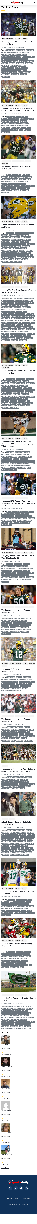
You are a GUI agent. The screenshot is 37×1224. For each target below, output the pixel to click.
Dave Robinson (24, 566)
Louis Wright (19, 324)
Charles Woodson (15, 237)
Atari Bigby (15, 1008)
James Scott (16, 394)
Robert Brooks (26, 912)
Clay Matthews (15, 954)
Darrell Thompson (6, 56)
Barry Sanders (29, 50)
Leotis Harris (23, 518)
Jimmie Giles (5, 463)
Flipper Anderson (6, 59)
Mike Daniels (13, 575)
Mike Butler (5, 575)
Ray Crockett (15, 70)
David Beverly (30, 681)
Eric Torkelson (15, 313)
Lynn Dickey (5, 65)
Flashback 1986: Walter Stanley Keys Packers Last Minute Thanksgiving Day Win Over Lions (17, 444)
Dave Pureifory (6, 309)
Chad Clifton (26, 564)
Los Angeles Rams (6, 125)
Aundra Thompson (21, 511)
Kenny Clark (29, 250)
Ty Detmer (18, 259)
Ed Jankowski (24, 729)
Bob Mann (12, 901)
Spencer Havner (14, 967)
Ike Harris (29, 516)
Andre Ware (30, 298)
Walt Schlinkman (28, 740)
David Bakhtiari (6, 241)
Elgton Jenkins (24, 241)
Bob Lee (12, 303)
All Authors (5, 1168)
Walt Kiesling (25, 631)
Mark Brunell (31, 736)
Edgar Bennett (5, 392)
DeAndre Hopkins (14, 311)
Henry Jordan (16, 570)
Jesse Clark (31, 318)
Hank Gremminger (6, 622)
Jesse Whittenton (27, 622)
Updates (31, 552)
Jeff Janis (13, 958)
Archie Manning (11, 511)
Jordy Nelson (30, 61)
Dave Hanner (15, 566)
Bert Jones (16, 116)
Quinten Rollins (21, 257)
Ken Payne (4, 63)
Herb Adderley (17, 181)
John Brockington (6, 320)
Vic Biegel (25, 259)
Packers (17, 38)
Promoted (24, 38)
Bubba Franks (5, 237)
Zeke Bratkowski (16, 690)
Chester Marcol (23, 305)
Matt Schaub (13, 65)
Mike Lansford (14, 127)
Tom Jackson (14, 340)
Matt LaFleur (5, 845)
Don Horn (29, 177)
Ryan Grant (13, 72)
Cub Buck (26, 727)
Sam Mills (13, 405)
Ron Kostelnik (29, 577)
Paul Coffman (27, 127)
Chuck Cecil (23, 54)
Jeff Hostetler (14, 61)
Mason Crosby (14, 327)
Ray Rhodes (14, 850)
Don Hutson (5, 179)
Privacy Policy (26, 1198)
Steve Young (19, 338)
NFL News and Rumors (7, 38)
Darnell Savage (6, 239)
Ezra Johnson (15, 118)
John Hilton (5, 322)
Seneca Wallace (26, 335)
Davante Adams (26, 239)
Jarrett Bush (23, 318)
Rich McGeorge (14, 333)
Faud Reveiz (5, 839)
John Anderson (14, 123)
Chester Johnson (27, 679)
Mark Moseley (5, 786)
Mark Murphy (5, 327)
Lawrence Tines (15, 398)
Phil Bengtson (17, 331)
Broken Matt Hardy (24, 235)
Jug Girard (22, 250)
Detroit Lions (5, 454)
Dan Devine (22, 681)
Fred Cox (13, 316)
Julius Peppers (30, 322)
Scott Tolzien (5, 335)
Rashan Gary (30, 257)
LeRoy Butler (29, 63)
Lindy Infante (5, 401)
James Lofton (5, 123)
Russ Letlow (15, 629)
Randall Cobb (5, 333)
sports (19, 72)
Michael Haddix (22, 65)
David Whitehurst (23, 309)
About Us (9, 1198)
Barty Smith (22, 300)
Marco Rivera (5, 255)
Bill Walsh (4, 513)
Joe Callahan (29, 734)
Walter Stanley (12, 469)
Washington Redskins (19, 788)
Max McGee (23, 686)
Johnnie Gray (13, 322)
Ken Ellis (4, 324)
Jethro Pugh (5, 396)
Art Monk (9, 777)
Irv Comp (25, 181)
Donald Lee (25, 56)
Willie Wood (5, 192)
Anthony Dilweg (20, 50)
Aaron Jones (10, 233)
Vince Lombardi (24, 190)
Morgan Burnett (30, 329)
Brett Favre (25, 52)
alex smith (18, 677)
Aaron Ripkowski (11, 298)
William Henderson (16, 261)
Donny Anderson (15, 390)
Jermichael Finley (21, 958)
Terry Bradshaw (28, 338)
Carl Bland (17, 452)
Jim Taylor (13, 183)
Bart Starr (4, 52)
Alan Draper (21, 47)
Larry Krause (11, 324)
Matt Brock (22, 327)
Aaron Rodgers (11, 50)
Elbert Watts (14, 456)
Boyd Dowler (25, 174)
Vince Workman (16, 631)
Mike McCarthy (24, 845)
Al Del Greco (10, 452)
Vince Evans (23, 74)
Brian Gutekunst (13, 235)
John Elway (15, 320)
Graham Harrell (6, 731)
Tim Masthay (19, 740)
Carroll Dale (12, 177)
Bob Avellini (5, 303)
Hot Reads (5, 663)
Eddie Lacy (23, 311)
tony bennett (23, 340)
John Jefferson (24, 123)
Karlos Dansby (23, 960)
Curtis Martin (30, 832)
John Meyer (14, 784)
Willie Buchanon (6, 633)
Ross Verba (5, 579)
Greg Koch (16, 458)
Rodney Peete (5, 72)
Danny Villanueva (6, 387)
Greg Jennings (31, 244)
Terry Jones (27, 129)
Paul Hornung (5, 188)
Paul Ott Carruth (6, 467)
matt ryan (4, 329)
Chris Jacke (15, 681)
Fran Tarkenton (6, 316)
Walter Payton (5, 76)
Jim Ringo (13, 572)
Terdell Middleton (6, 524)
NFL (13, 67)
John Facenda (23, 320)
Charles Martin (26, 452)
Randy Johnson (6, 70)
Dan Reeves (24, 385)
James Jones (24, 458)
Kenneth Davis (22, 463)
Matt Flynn (29, 327)
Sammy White (30, 333)
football (14, 59)
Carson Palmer (26, 951)
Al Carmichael (17, 618)
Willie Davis (5, 581)
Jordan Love (23, 248)
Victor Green (5, 854)
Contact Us (17, 1198)
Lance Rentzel (5, 398)
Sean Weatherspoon (15, 335)
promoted (25, 67)
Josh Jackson (14, 250)
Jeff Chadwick (14, 461)
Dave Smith (14, 309)
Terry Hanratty (5, 340)
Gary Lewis (28, 777)
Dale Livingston (6, 307)
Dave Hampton (26, 307)
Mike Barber (24, 125)
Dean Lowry (5, 311)
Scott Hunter (5, 852)
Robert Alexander (13, 129)
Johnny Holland (20, 625)
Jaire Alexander (17, 246)
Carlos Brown (5, 54)
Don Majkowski (17, 56)
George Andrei (29, 392)
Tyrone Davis (28, 852)
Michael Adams (6, 965)
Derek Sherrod (15, 241)
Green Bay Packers (23, 59)
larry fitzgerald (13, 962)
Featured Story (6, 161)
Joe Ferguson (13, 463)
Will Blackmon (15, 1028)
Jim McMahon (30, 461)
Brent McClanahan (28, 303)
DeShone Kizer (6, 729)
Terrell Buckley (6, 74)
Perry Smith (9, 331)
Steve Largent (17, 688)
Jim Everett (22, 61)
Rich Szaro (21, 522)
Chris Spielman (14, 54)
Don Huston (12, 683)
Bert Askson (30, 300)
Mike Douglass (6, 127)
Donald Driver (5, 390)
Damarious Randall (26, 237)
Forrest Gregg (29, 313)
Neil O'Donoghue (15, 848)
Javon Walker (5, 248)
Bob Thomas (18, 52)
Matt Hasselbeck (15, 255)
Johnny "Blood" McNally (8, 185)
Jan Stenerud (5, 734)
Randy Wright (22, 467)
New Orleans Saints (7, 520)
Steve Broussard (19, 852)
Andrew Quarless (6, 300)
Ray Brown (5, 522)
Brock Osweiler (13, 305)
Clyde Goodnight (14, 904)
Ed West (32, 56)
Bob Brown (10, 564)
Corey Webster (15, 385)
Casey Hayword (6, 954)
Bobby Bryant (19, 303)
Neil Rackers (24, 965)
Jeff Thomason (14, 841)
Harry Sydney (5, 61)
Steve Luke (27, 629)
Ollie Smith (18, 67)
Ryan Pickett (12, 579)
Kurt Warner (5, 962)
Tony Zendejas (15, 74)
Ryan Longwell (6, 740)
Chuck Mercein (6, 385)
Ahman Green (10, 174)
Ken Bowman (24, 396)
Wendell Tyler (5, 132)
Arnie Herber (26, 677)
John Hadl (31, 320)
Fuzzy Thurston (20, 568)
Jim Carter (5, 625)
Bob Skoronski (17, 564)
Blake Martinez (26, 618)
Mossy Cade (14, 465)
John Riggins (22, 784)
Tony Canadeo (15, 190)
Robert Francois (6, 629)
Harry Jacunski (17, 622)
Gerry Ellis (4, 121)
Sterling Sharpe (27, 72)
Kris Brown (12, 63)
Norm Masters (5, 577)
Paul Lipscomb (17, 627)
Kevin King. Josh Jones (8, 252)
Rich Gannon (21, 850)
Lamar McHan (5, 1021)
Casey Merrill (24, 116)
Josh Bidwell (14, 736)
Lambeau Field (20, 63)
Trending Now (5, 367)
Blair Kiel (11, 52)
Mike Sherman (5, 848)
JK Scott (21, 734)
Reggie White (23, 70)
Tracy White (28, 1026)
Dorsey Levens (25, 390)
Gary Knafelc (29, 568)
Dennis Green (30, 834)
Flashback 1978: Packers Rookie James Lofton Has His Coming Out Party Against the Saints (18, 503)
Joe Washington (24, 781)
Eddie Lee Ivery (6, 118)
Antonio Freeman (29, 233)
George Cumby (29, 118)
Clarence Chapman (13, 513)
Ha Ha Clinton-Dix (6, 246)
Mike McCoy (21, 329)
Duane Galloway (14, 454)
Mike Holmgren (6, 67)
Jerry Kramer (24, 394)
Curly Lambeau (21, 177)
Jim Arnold (22, 461)
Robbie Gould (30, 850)
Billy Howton (5, 901)
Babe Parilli (5, 679)
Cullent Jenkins (6, 566)
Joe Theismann (14, 781)
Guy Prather (23, 121)
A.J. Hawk (9, 618)
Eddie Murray (5, 456)
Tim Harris (4, 469)
